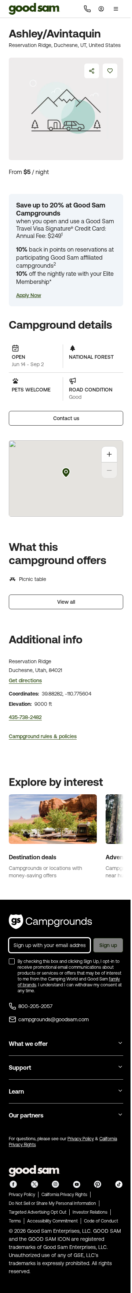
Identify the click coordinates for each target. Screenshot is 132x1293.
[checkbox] (12, 961)
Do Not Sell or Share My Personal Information (52, 1203)
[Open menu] (116, 8)
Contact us (66, 418)
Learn (16, 1091)
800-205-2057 (35, 1006)
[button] (28, 295)
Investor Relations (90, 1212)
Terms (15, 1221)
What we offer (28, 1043)
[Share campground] (91, 71)
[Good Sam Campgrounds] (50, 921)
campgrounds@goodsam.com (53, 1019)
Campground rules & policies (43, 736)
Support (20, 1067)
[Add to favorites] (110, 71)
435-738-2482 (25, 717)
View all (66, 602)
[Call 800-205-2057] (87, 9)
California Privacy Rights (64, 1194)
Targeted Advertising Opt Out (37, 1212)
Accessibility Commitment (52, 1221)
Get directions (25, 680)
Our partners (26, 1115)
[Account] (101, 8)
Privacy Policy (80, 1138)
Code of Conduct (101, 1221)
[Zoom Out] (109, 470)
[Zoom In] (109, 454)
